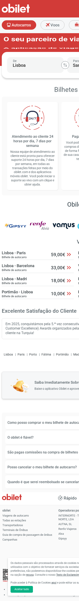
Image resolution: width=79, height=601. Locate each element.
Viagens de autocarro (15, 515)
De (14, 61)
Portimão (62, 354)
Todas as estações (14, 520)
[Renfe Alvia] (39, 228)
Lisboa (8, 354)
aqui (53, 582)
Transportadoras (12, 525)
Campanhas (9, 539)
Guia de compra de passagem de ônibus (27, 534)
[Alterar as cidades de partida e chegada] (65, 65)
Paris (21, 354)
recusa (30, 574)
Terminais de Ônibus (15, 530)
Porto (33, 354)
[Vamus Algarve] (64, 228)
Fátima (46, 354)
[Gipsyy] (15, 228)
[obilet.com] (26, 12)
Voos (54, 25)
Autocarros (21, 25)
